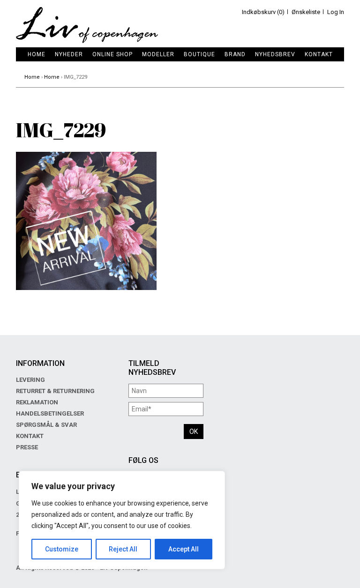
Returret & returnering (55, 390)
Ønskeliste (306, 11)
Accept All (183, 549)
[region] (122, 520)
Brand (235, 54)
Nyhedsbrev (275, 54)
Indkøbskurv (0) (263, 11)
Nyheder (69, 54)
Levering (30, 379)
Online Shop (112, 54)
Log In (335, 11)
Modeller (158, 54)
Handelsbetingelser (50, 413)
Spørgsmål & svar (46, 424)
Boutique (199, 54)
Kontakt (319, 54)
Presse (27, 447)
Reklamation (37, 402)
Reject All (123, 549)
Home (36, 54)
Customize (61, 549)
